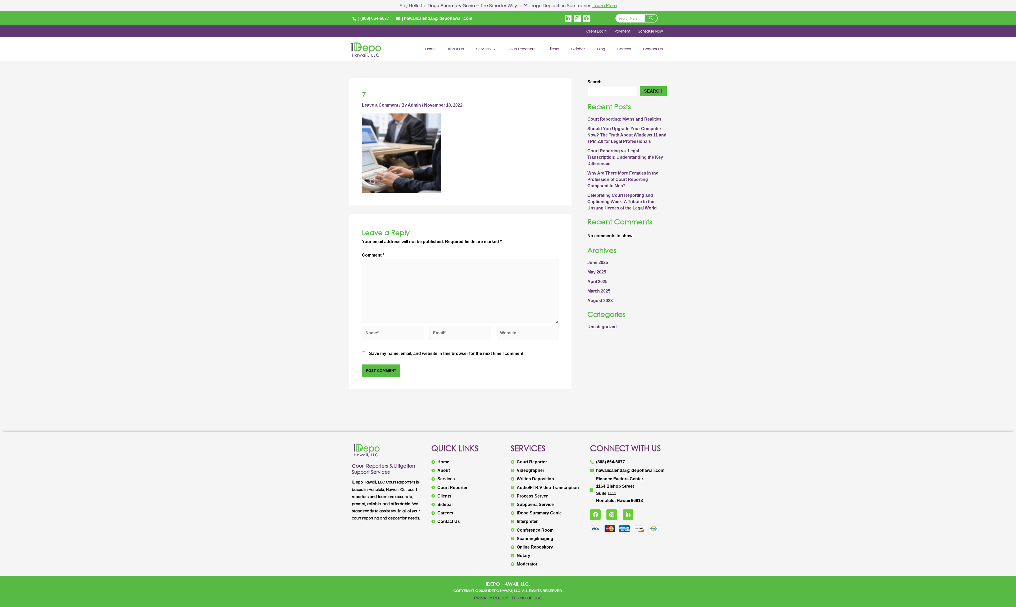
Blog (601, 49)
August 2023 (600, 300)
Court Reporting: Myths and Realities (624, 119)
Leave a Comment (380, 105)
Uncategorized (602, 327)
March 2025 (598, 291)
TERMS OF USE (526, 598)
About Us (456, 49)
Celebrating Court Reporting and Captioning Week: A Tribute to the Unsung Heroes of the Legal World (622, 201)
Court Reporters (521, 49)
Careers (624, 49)
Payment (622, 31)
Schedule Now (650, 31)
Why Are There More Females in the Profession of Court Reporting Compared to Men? (622, 179)
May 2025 (596, 272)
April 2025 (597, 281)
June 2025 (597, 262)
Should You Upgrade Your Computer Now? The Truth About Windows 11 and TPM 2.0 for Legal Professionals (626, 135)
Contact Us (653, 49)
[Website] (528, 333)
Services (483, 49)
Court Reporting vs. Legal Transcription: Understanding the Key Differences (625, 157)
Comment (373, 255)
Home (430, 49)
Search (594, 82)
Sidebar (578, 49)
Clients (553, 49)
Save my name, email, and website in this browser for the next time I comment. (446, 353)
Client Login (596, 31)
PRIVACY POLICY (491, 598)
